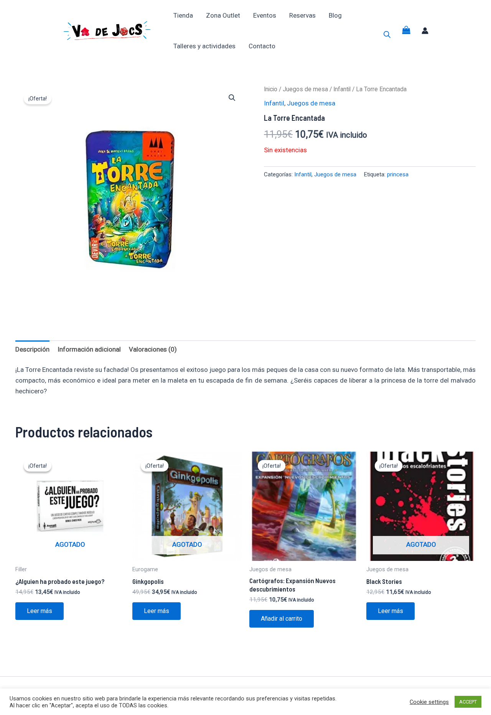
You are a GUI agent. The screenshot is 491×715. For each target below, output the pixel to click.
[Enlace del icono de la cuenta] (425, 30)
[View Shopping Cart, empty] (406, 30)
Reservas (302, 15)
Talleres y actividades (204, 46)
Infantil (342, 89)
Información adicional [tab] (89, 349)
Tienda (183, 15)
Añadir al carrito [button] (281, 618)
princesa (398, 174)
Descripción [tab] (32, 349)
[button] (232, 98)
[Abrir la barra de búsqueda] (387, 34)
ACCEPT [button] (468, 702)
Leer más (39, 611)
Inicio (270, 89)
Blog (335, 15)
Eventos (264, 15)
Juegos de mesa (305, 89)
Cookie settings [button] (429, 702)
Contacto (262, 46)
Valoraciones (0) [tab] (153, 349)
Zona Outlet (223, 15)
